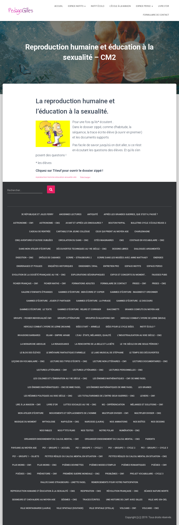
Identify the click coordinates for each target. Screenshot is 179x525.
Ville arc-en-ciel (157, 499)
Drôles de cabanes (49, 257)
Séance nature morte (156, 491)
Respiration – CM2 (91, 491)
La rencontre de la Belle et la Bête (94, 344)
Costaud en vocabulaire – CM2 (147, 240)
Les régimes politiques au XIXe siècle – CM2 (48, 396)
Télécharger (85, 177)
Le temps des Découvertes (144, 352)
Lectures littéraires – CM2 (88, 370)
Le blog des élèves (30, 352)
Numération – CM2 (129, 430)
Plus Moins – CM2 (46, 465)
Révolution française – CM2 (122, 491)
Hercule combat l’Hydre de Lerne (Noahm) (47, 327)
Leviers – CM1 (147, 396)
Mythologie (48, 422)
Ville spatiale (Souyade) (69, 508)
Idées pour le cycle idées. (120, 327)
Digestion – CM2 (24, 257)
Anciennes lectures (70, 214)
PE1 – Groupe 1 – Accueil (56, 448)
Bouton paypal (117, 223)
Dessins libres (120, 249)
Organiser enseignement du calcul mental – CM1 (51, 439)
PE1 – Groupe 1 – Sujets (25, 456)
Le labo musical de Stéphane (107, 352)
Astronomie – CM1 (23, 223)
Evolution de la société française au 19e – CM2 (38, 275)
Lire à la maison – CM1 (28, 404)
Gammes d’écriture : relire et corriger (79, 309)
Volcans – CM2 (150, 508)
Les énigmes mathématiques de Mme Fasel (109, 387)
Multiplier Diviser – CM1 (115, 413)
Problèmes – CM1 (114, 473)
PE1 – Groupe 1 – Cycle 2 (121, 448)
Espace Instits (76, 6)
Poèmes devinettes (73, 465)
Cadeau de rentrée (40, 231)
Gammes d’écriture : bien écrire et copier (81, 292)
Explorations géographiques (88, 275)
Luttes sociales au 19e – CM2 (79, 404)
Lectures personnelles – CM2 (125, 370)
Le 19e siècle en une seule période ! (139, 344)
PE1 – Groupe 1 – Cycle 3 (154, 448)
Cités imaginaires (104, 240)
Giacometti (113, 309)
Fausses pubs (159, 275)
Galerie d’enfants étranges (37, 292)
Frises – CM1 (139, 283)
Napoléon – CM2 (70, 422)
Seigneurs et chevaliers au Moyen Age (33, 499)
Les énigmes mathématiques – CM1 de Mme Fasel (119, 378)
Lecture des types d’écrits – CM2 (68, 361)
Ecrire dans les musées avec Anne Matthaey (122, 257)
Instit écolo (97, 6)
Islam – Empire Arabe (58, 335)
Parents (150, 439)
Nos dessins (158, 422)
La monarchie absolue (33, 344)
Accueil (58, 6)
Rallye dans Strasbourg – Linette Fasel (63, 482)
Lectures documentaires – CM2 (150, 361)
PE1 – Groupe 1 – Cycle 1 (89, 448)
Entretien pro (111, 266)
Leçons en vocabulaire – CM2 (28, 361)
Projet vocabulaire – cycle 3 (146, 473)
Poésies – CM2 (23, 473)
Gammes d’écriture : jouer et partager (48, 301)
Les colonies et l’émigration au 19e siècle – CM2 (60, 378)
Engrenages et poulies (29, 266)
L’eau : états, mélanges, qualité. (94, 335)
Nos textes (87, 430)
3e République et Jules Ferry (37, 214)
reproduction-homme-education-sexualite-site (56, 177)
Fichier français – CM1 (25, 283)
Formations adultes (83, 283)
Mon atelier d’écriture (31, 413)
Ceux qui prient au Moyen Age (112, 231)
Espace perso (143, 6)
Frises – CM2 (159, 283)
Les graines (144, 387)
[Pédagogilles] (21, 10)
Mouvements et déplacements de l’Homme (72, 413)
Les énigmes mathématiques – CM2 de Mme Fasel (54, 387)
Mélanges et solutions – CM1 (146, 404)
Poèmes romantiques (133, 465)
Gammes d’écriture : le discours (134, 301)
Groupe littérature (69, 318)
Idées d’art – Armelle (88, 327)
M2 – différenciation (113, 404)
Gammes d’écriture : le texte (36, 309)
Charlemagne (142, 231)
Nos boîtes (139, 422)
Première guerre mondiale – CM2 (81, 473)
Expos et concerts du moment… (128, 275)
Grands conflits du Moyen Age (142, 309)
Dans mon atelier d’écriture (35, 249)
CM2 (121, 240)
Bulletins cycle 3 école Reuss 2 (148, 223)
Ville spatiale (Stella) (101, 508)
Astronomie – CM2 (49, 223)
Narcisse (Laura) (94, 422)
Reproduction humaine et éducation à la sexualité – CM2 (42, 491)
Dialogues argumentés (147, 249)
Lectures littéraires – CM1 (52, 370)
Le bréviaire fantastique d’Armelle (65, 352)
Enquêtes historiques (60, 266)
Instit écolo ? (147, 327)
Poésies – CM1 (159, 465)
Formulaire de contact (156, 15)
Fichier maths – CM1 (55, 283)
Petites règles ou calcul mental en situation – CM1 (74, 456)
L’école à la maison (120, 6)
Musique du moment (26, 422)
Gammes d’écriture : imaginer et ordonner (134, 292)
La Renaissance (60, 344)
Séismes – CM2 (69, 499)
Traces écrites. (91, 499)
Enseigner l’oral (88, 266)
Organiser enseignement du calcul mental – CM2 (112, 439)
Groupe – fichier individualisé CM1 (33, 318)
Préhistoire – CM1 (47, 473)
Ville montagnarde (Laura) (35, 508)
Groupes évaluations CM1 (100, 318)
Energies (158, 257)
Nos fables (46, 430)
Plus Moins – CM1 (21, 465)
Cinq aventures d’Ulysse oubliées (34, 240)
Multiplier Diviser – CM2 (147, 413)
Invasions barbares (29, 335)
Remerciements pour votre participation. (114, 482)
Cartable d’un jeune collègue (73, 231)
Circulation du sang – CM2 (73, 240)
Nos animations (118, 422)
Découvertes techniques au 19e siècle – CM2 (81, 249)
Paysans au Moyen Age (24, 448)
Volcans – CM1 (128, 508)
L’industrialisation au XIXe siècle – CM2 (139, 335)
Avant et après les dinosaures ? (84, 223)
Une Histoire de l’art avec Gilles (124, 499)
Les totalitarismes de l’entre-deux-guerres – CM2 (106, 396)
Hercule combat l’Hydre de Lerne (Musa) (143, 318)
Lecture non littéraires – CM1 (110, 361)
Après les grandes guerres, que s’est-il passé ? (131, 214)
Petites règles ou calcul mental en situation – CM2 (138, 456)
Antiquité (92, 214)
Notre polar (106, 430)
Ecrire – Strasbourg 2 (79, 257)
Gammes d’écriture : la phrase (93, 301)
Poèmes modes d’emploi (102, 465)
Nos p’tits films (66, 430)
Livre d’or (163, 6)
